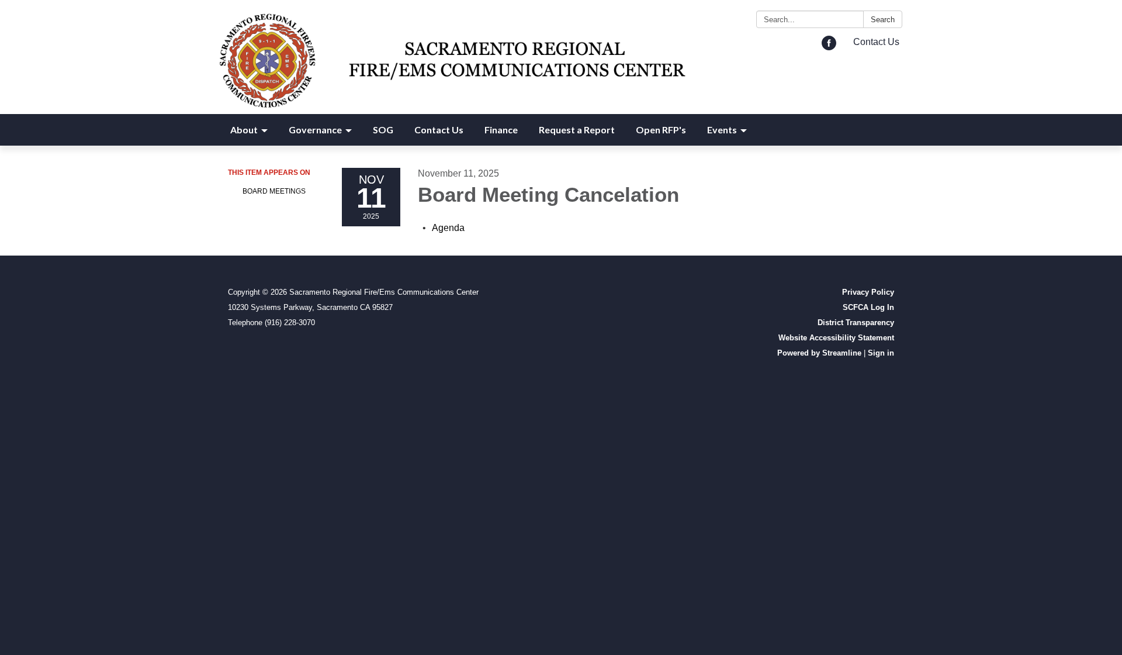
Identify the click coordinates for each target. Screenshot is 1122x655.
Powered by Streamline (819, 353)
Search (883, 19)
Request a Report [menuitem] (577, 129)
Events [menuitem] (722, 129)
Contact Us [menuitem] (438, 129)
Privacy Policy (868, 292)
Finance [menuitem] (501, 129)
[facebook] (829, 47)
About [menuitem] (244, 129)
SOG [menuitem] (383, 129)
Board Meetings (274, 191)
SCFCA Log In (868, 307)
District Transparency (856, 322)
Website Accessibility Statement (836, 337)
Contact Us (876, 42)
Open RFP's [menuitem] (661, 129)
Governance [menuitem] (315, 129)
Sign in (881, 353)
